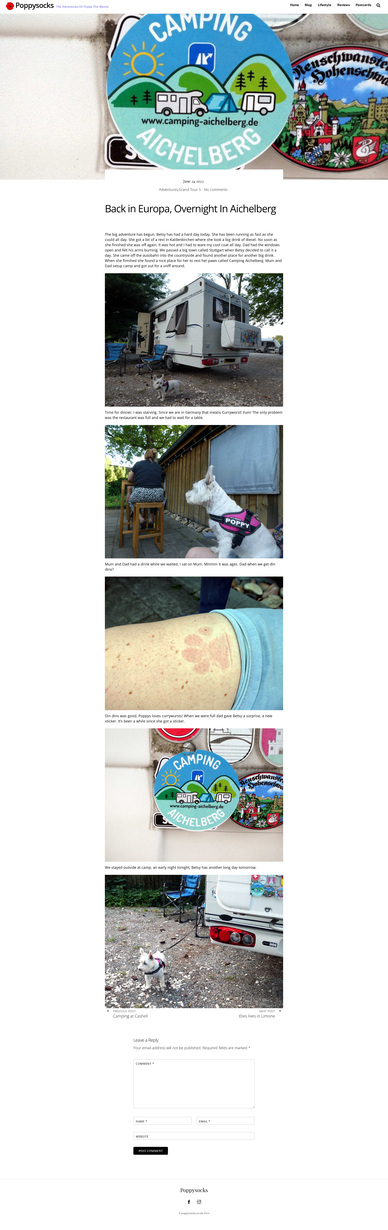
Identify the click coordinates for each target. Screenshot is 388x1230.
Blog (308, 5)
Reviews (343, 5)
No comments (216, 189)
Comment (145, 1064)
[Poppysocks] (30, 8)
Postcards (363, 5)
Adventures (168, 189)
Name (141, 1121)
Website (142, 1136)
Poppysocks (194, 1189)
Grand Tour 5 (190, 189)
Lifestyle (324, 5)
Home (294, 5)
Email (204, 1121)
